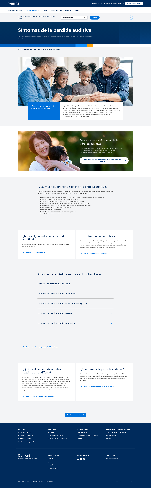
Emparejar (51, 432)
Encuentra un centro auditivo (113, 3)
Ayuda (50, 462)
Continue (95, 17)
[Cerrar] (131, 18)
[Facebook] (81, 459)
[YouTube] (78, 459)
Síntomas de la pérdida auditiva (87, 436)
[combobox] (73, 17)
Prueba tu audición (74, 414)
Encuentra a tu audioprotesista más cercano (40, 396)
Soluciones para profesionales (116, 432)
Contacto (51, 459)
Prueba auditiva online (134, 3)
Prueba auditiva (82, 432)
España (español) (112, 459)
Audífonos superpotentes (26, 442)
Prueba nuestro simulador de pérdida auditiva (99, 386)
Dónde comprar (53, 468)
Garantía (50, 465)
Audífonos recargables (25, 436)
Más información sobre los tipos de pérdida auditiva (38, 347)
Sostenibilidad (111, 436)
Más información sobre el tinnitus (95, 253)
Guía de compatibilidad (55, 436)
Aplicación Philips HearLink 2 (57, 439)
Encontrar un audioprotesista (36, 253)
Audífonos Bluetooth (25, 432)
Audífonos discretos (24, 439)
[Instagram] (84, 459)
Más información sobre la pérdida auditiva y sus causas (102, 160)
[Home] (13, 4)
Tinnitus (79, 439)
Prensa (108, 439)
